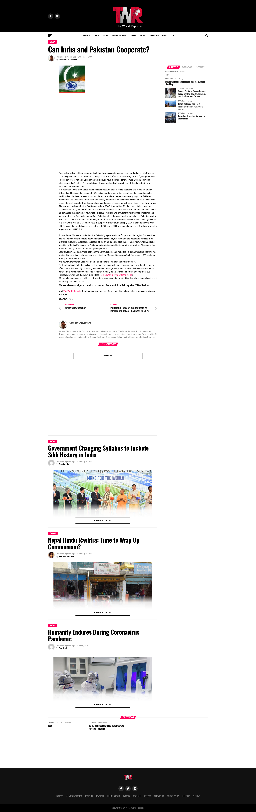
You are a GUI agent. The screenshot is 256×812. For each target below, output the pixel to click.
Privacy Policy (173, 796)
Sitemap (196, 796)
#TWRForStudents (74, 796)
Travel (164, 35)
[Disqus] (108, 392)
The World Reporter (72, 291)
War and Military (119, 35)
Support (186, 796)
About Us (89, 796)
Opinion (132, 35)
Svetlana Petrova (66, 556)
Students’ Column (100, 35)
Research (137, 796)
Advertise (100, 796)
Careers (126, 796)
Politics (143, 35)
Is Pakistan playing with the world (116, 275)
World (85, 35)
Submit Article (113, 796)
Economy (154, 35)
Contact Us (159, 796)
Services (147, 796)
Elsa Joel (63, 648)
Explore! (59, 796)
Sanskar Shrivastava (68, 60)
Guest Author (64, 464)
